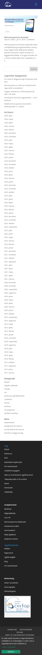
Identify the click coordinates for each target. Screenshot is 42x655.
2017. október (9, 362)
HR (5, 392)
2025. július (8, 140)
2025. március (9, 150)
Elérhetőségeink (10, 591)
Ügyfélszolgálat (9, 557)
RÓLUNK (20, 632)
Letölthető (30, 39)
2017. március (9, 373)
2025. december (10, 133)
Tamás (12, 39)
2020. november (10, 286)
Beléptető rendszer (11, 539)
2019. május (8, 324)
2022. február (9, 244)
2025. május (8, 143)
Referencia (8, 454)
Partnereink (8, 488)
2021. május (8, 272)
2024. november (10, 164)
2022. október (9, 223)
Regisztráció (8, 553)
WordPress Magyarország (13, 433)
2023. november (10, 189)
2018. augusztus (10, 345)
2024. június (8, 171)
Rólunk (6, 449)
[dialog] (21, 645)
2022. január (8, 248)
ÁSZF (6, 458)
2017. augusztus (10, 366)
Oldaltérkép (8, 492)
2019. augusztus (10, 321)
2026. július (8, 116)
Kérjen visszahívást (11, 583)
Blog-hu (7, 382)
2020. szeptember (10, 289)
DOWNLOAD (12, 629)
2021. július (8, 265)
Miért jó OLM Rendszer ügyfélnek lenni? (18, 475)
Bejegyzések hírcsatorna (13, 426)
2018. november (10, 338)
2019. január (8, 335)
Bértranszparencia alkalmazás (15, 522)
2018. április (8, 355)
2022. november (10, 220)
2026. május (8, 119)
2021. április (8, 275)
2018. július (8, 348)
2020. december (10, 282)
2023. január (8, 213)
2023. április (8, 202)
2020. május (8, 300)
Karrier (6, 483)
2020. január (8, 310)
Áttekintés (8, 509)
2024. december (10, 161)
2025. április (8, 147)
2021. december (10, 251)
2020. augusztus (10, 293)
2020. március (9, 307)
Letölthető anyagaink (11, 471)
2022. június (8, 234)
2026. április (8, 123)
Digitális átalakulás (11, 385)
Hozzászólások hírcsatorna (14, 429)
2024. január (8, 182)
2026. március (9, 126)
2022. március (9, 241)
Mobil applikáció (10, 535)
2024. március (9, 178)
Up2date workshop (11, 413)
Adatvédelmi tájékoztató (13, 462)
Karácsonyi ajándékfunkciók (14, 396)
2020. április (8, 303)
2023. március (9, 206)
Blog (6, 561)
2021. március (9, 279)
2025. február (9, 154)
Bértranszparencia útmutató (16, 37)
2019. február (9, 331)
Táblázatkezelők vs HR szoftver (15, 479)
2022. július (8, 230)
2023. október (9, 192)
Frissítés (7, 389)
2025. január (8, 157)
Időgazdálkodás (10, 513)
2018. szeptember (10, 341)
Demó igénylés (9, 587)
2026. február (9, 130)
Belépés (7, 549)
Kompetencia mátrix (11, 526)
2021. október (9, 258)
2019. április (8, 328)
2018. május (8, 352)
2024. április (8, 175)
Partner (7, 403)
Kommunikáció (9, 530)
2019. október (9, 314)
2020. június (8, 296)
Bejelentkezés (9, 422)
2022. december (10, 216)
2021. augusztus (10, 262)
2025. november (10, 136)
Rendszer (7, 406)
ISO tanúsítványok (10, 466)
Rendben (11, 652)
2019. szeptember (10, 317)
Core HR (7, 517)
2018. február (9, 359)
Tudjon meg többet (9, 647)
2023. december (10, 185)
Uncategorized (9, 410)
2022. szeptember (10, 227)
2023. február (9, 209)
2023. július (8, 196)
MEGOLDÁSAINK (26, 629)
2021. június (8, 268)
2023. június (8, 199)
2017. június (8, 369)
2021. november (10, 255)
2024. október (9, 168)
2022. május (8, 237)
